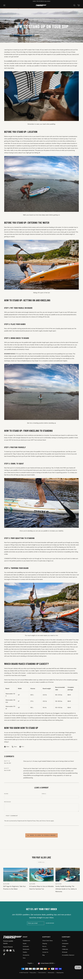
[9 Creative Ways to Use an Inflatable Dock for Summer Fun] (41, 874)
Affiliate (64, 946)
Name (6, 793)
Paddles (25, 952)
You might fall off (9, 148)
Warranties (45, 949)
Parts (24, 958)
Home (35, 19)
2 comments (33, 21)
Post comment (12, 815)
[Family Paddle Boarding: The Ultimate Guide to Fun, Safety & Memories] (67, 874)
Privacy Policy (35, 820)
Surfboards (26, 946)
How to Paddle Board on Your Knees (27, 361)
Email (44, 793)
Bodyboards (26, 949)
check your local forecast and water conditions (37, 143)
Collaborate (65, 949)
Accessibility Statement (68, 955)
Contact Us (45, 952)
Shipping (44, 943)
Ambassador (65, 943)
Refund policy (51, 972)
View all (41, 862)
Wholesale (64, 952)
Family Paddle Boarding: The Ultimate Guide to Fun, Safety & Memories (66, 889)
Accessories (26, 955)
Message (7, 801)
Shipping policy (60, 972)
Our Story (64, 940)
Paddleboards (26, 940)
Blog (43, 955)
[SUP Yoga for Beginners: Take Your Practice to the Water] (15, 874)
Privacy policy (33, 972)
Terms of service (42, 972)
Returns (44, 946)
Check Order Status (47, 940)
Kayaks (24, 943)
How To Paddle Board (43, 19)
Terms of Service (46, 820)
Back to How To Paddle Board (43, 835)
